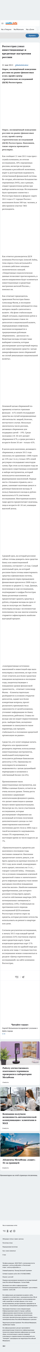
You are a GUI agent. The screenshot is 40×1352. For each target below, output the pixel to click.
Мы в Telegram (6, 29)
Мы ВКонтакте (19, 29)
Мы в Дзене (30, 29)
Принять (32, 36)
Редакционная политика (10, 1247)
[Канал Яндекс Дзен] (14, 1231)
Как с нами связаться (9, 1251)
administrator (21, 65)
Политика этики (8, 1243)
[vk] (17, 977)
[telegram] (24, 977)
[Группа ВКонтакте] (4, 1231)
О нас (4, 1255)
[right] (38, 29)
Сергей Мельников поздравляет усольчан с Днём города (20, 1031)
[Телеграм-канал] (11, 1231)
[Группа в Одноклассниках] (7, 1231)
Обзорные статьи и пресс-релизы (13, 1239)
